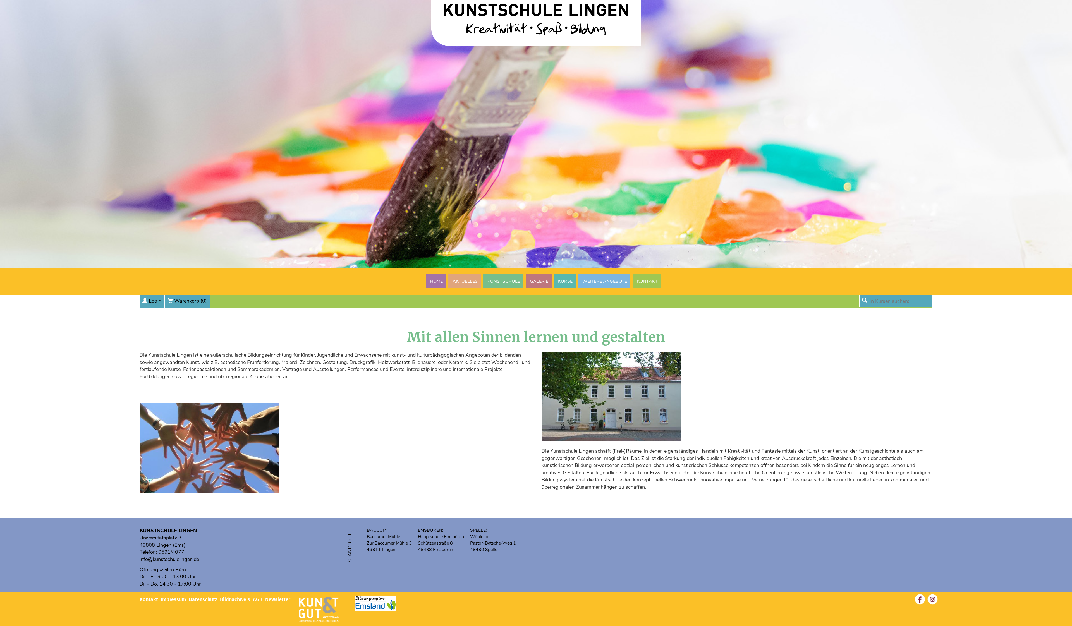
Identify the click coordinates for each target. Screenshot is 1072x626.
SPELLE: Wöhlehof (480, 533)
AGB (257, 599)
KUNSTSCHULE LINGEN (168, 530)
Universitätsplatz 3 (160, 537)
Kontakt (647, 281)
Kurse (565, 281)
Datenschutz (203, 599)
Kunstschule (503, 281)
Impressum (173, 599)
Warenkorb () (190, 301)
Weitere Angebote (604, 281)
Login (155, 301)
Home (436, 281)
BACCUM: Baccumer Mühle (383, 533)
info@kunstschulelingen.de (169, 559)
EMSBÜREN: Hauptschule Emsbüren (441, 533)
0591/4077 (171, 552)
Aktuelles (465, 281)
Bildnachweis (235, 599)
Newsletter (277, 599)
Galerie (539, 281)
